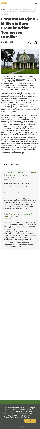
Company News (13, 9)
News (3, 9)
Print (29, 43)
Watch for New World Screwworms (18, 193)
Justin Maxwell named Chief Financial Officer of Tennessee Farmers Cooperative (19, 174)
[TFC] (20, 3)
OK (30, 421)
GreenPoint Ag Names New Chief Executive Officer (17, 215)
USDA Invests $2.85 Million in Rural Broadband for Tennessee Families (18, 11)
